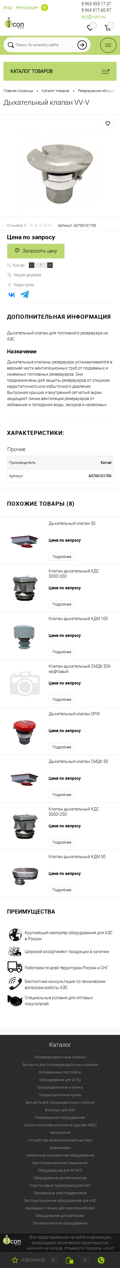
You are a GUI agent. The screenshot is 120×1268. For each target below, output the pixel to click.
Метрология (60, 1132)
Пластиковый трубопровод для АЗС (60, 1185)
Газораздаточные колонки (60, 1087)
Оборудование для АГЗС (60, 1080)
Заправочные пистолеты (60, 1072)
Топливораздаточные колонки (60, 1057)
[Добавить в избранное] (108, 123)
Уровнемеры (60, 1147)
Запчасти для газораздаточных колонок (60, 1102)
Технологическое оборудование (60, 1223)
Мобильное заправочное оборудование (60, 1155)
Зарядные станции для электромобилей (60, 1208)
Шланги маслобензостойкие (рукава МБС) (60, 1125)
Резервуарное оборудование (60, 1117)
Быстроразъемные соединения (60, 1163)
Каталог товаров (31, 71)
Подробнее (61, 556)
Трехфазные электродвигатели (60, 1193)
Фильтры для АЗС (60, 1110)
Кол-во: (19, 265)
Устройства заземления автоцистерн (60, 1140)
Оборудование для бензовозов (60, 1178)
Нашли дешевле (27, 275)
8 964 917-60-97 (96, 10)
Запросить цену (40, 251)
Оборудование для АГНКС (60, 1170)
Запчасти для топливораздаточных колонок (60, 1064)
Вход (7, 7)
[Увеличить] (60, 170)
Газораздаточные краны (60, 1095)
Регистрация (27, 7)
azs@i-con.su (94, 16)
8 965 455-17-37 (96, 3)
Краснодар (44, 7)
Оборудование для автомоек (60, 1215)
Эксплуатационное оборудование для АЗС (60, 1200)
